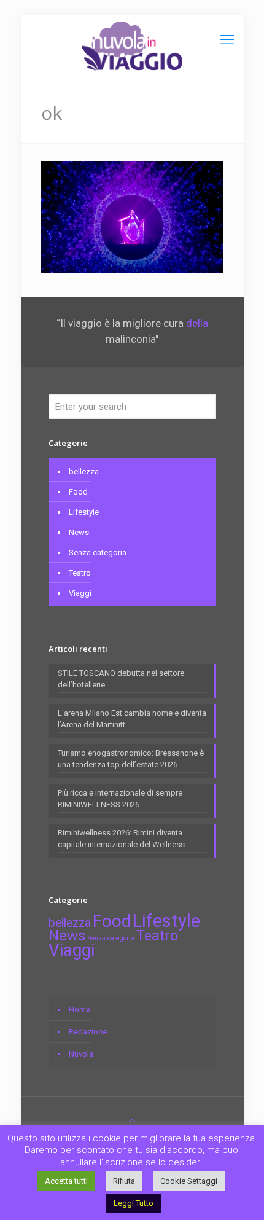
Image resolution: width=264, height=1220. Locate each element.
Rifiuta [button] (124, 1181)
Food (78, 491)
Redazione (88, 1031)
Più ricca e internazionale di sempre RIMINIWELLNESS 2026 (120, 798)
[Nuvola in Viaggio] (132, 46)
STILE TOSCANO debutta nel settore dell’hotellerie (121, 678)
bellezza (84, 471)
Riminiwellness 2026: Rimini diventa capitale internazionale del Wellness (121, 838)
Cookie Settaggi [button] (188, 1181)
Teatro (80, 572)
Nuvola (81, 1053)
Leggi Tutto (133, 1203)
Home (79, 1009)
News (79, 532)
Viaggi (80, 593)
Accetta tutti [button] (66, 1181)
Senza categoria (97, 552)
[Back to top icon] (132, 1120)
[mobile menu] (227, 39)
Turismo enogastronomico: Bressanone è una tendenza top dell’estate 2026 (131, 758)
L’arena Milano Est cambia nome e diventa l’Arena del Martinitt (132, 718)
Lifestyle (84, 512)
